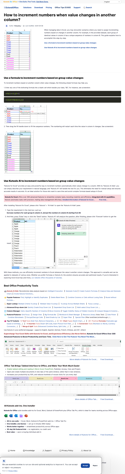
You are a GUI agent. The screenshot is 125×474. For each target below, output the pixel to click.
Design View (37, 315)
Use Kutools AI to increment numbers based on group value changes (70, 47)
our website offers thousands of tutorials (47, 278)
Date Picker (111, 315)
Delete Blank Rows (58, 297)
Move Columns (54, 311)
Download (38, 7)
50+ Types (66, 321)
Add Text (34, 321)
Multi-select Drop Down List (87, 307)
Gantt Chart (77, 321)
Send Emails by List (53, 317)
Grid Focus (26, 315)
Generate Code (71, 291)
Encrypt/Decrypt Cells (34, 317)
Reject (95, 465)
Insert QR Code (46, 324)
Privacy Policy (67, 450)
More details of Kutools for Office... (83, 435)
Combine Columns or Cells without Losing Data (85, 297)
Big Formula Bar (50, 315)
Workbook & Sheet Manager (69, 315)
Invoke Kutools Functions (23, 294)
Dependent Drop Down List (64, 307)
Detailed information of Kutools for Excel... (78, 200)
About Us (87, 450)
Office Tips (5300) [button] (63, 7)
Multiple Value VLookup (49, 304)
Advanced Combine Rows (48, 326)
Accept (85, 465)
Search (89, 7)
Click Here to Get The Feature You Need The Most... (74, 337)
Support (77, 7)
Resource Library (89, 315)
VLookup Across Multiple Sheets (73, 304)
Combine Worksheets (16, 317)
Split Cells (62, 326)
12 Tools (25, 321)
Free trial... (103, 200)
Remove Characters (46, 321)
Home (12, 450)
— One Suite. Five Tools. (26, 2)
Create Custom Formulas (88, 291)
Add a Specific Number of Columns (34, 311)
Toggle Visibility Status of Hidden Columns (78, 311)
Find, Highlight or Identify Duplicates (34, 297)
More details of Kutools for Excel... (84, 359)
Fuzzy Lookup (93, 304)
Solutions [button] (27, 7)
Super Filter (67, 317)
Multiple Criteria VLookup (27, 304)
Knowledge (30, 450)
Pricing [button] (49, 7)
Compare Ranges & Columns (106, 311)
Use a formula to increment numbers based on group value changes (70, 43)
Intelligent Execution (55, 291)
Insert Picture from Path (62, 324)
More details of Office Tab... (86, 399)
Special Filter (80, 317)
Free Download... (107, 359)
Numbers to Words (101, 324)
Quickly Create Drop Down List (39, 307)
